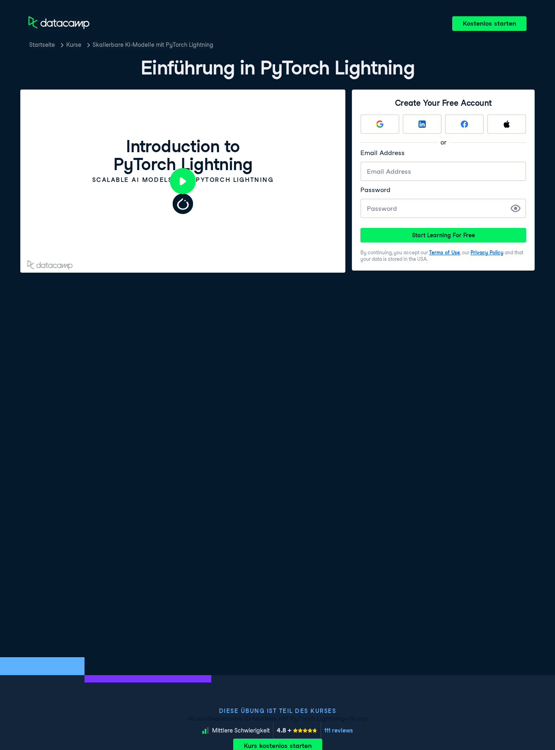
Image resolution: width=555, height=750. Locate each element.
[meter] (297, 730)
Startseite (42, 45)
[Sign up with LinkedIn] (422, 124)
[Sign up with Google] (379, 124)
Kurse (73, 45)
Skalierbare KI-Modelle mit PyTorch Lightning (153, 45)
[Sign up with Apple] (506, 124)
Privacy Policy (486, 252)
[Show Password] (515, 208)
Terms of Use (444, 252)
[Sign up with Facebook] (464, 124)
